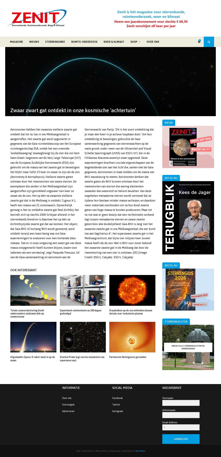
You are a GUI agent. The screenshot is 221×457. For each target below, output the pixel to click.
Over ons (153, 41)
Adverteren (68, 411)
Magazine (16, 41)
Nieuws (34, 41)
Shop (134, 41)
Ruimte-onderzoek (84, 41)
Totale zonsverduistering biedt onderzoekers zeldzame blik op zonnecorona (27, 313)
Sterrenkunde (55, 41)
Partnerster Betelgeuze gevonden (127, 357)
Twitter (116, 404)
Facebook (117, 398)
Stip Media (140, 451)
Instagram (117, 411)
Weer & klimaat (114, 41)
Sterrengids (68, 404)
